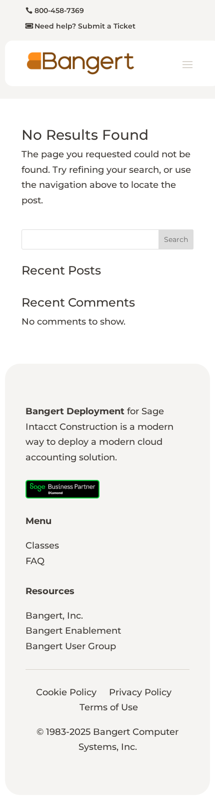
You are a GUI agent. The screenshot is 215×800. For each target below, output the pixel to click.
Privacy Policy (140, 692)
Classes (42, 545)
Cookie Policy (66, 692)
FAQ (35, 561)
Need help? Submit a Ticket (85, 26)
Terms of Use (109, 707)
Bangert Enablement (73, 630)
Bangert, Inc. (54, 615)
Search (176, 239)
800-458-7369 (59, 10)
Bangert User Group (71, 646)
